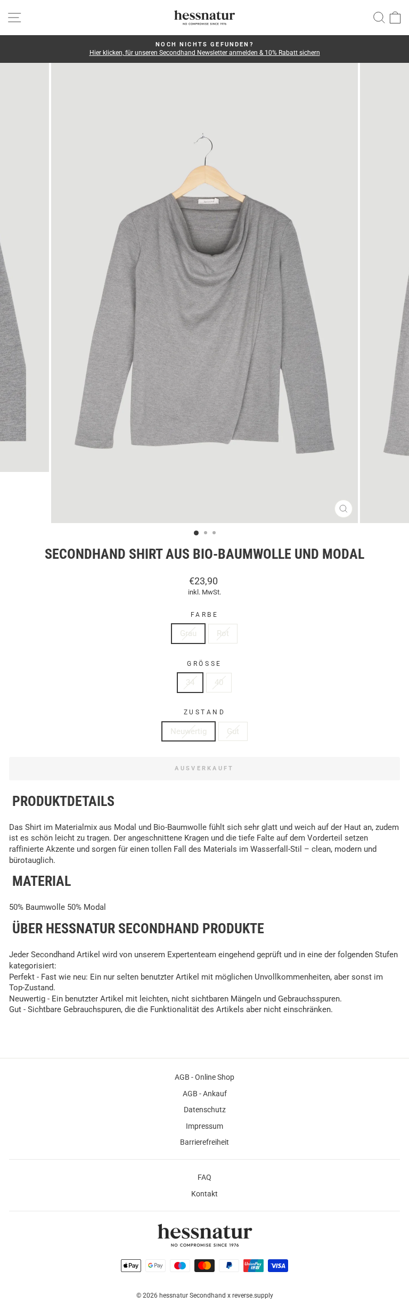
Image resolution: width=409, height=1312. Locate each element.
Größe (204, 663)
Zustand (205, 712)
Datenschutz (205, 1109)
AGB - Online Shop (204, 1077)
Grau (188, 633)
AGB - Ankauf (205, 1093)
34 (190, 682)
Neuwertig (188, 731)
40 (219, 682)
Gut (233, 731)
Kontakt (204, 1193)
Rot (223, 633)
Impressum (204, 1126)
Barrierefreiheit (204, 1142)
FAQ (204, 1177)
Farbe (205, 614)
